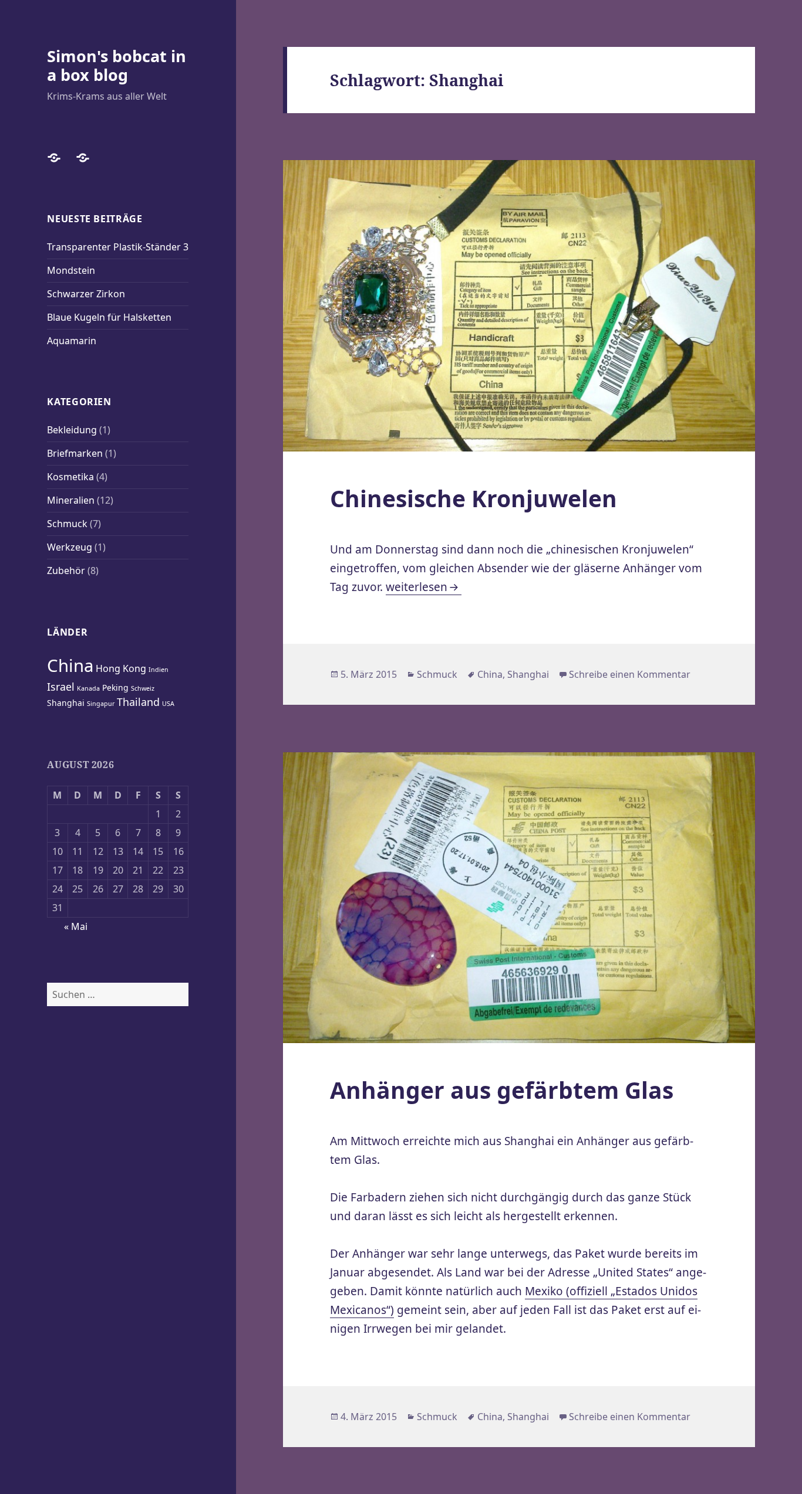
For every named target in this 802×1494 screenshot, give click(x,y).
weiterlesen (423, 587)
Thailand (138, 702)
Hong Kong (121, 668)
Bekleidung (72, 429)
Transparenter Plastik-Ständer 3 (117, 246)
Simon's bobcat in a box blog (116, 65)
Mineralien (71, 500)
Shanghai (66, 702)
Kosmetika (70, 476)
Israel (61, 687)
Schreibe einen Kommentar (629, 674)
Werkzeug (69, 547)
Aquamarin (71, 340)
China (70, 665)
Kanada (88, 688)
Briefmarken (75, 453)
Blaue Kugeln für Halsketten (109, 317)
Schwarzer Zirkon (86, 293)
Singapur (100, 704)
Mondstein (71, 270)
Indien (159, 669)
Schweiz (142, 688)
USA (168, 704)
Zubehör (66, 570)
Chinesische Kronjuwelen (473, 498)
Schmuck (67, 523)
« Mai (75, 926)
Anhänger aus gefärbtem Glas (501, 1089)
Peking (115, 687)
